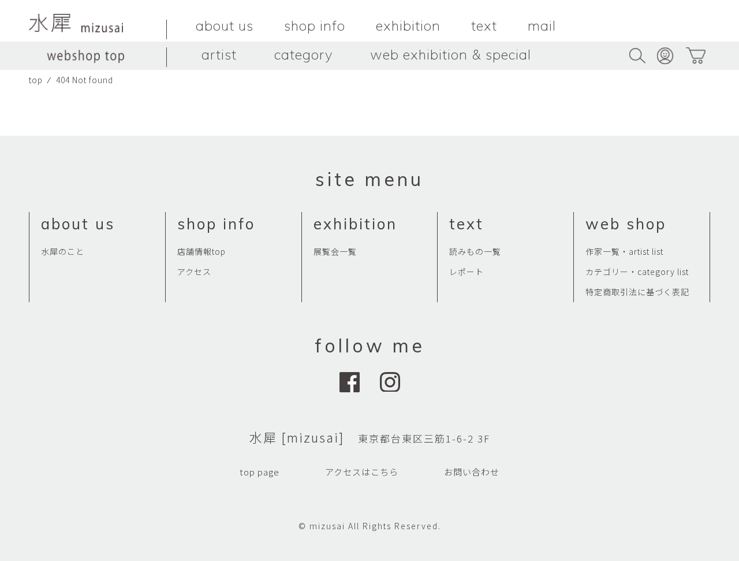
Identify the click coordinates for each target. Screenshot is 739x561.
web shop (625, 223)
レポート (466, 271)
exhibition (408, 25)
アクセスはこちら (361, 472)
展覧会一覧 (335, 251)
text (484, 25)
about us (224, 25)
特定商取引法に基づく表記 (637, 292)
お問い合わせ (471, 472)
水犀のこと (62, 251)
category (303, 54)
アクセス (194, 271)
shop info (314, 25)
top (36, 80)
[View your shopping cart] (695, 56)
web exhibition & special (450, 54)
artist (219, 54)
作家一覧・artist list (624, 251)
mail (542, 25)
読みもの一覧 (475, 251)
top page (259, 472)
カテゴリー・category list (637, 271)
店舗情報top (201, 251)
